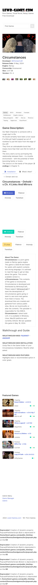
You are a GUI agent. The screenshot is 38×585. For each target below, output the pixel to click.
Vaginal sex (13, 120)
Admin (4, 501)
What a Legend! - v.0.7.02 (23, 423)
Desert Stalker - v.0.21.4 (22, 402)
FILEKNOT (25, 336)
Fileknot (21, 193)
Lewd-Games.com (14, 518)
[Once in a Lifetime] (8, 434)
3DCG (11, 112)
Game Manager (8, 498)
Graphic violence (18, 115)
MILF (17, 118)
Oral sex (23, 118)
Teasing (5, 120)
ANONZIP (6, 338)
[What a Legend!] (8, 423)
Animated (18, 112)
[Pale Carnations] (8, 413)
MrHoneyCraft (17, 61)
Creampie (26, 112)
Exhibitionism (7, 115)
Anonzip (7, 198)
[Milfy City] (8, 444)
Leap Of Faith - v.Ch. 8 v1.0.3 (24, 454)
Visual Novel (22, 120)
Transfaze (19, 198)
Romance (30, 118)
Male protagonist (8, 118)
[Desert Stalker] (8, 403)
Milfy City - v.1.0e (20, 444)
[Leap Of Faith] (8, 455)
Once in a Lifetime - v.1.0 (22, 433)
